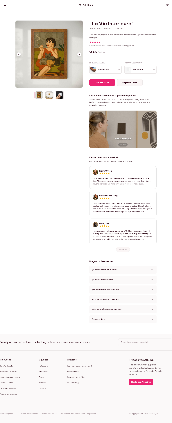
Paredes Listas (6, 383)
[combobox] (105, 69)
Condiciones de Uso (76, 377)
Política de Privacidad (29, 414)
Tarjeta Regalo (6, 366)
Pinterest (42, 383)
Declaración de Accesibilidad (72, 414)
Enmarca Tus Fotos (8, 372)
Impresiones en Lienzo (10, 377)
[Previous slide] (19, 54)
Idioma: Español (6, 414)
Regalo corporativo (8, 394)
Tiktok (41, 377)
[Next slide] (79, 54)
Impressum (91, 414)
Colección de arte (8, 388)
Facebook (43, 372)
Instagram (43, 366)
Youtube (42, 388)
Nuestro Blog (73, 383)
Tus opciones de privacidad (79, 366)
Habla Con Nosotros (141, 382)
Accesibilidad (73, 372)
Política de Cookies (49, 414)
